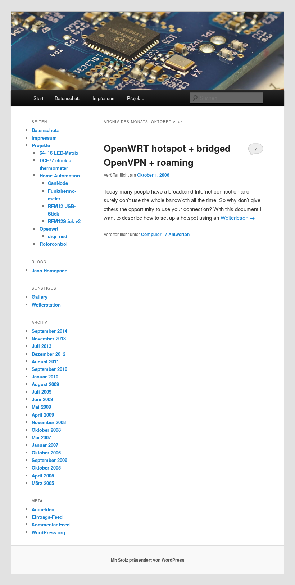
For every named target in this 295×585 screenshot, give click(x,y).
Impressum (104, 98)
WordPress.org (48, 532)
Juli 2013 (41, 346)
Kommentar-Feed (51, 524)
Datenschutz (68, 98)
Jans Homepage (49, 270)
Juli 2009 (41, 391)
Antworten (177, 234)
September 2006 (49, 460)
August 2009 (45, 384)
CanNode (58, 183)
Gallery (39, 296)
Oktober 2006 (46, 452)
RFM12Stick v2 (64, 221)
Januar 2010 (45, 376)
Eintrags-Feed (47, 516)
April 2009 (43, 414)
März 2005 (43, 483)
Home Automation (60, 175)
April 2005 (43, 475)
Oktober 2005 (46, 467)
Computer (151, 234)
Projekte (135, 98)
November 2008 (49, 422)
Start (38, 98)
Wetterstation (46, 304)
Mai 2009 (41, 406)
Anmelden (43, 509)
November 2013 (49, 338)
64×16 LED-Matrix (59, 152)
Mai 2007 (41, 437)
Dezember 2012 (48, 353)
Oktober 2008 (46, 429)
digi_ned (57, 236)
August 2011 (45, 361)
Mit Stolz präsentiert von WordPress (148, 560)
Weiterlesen (238, 217)
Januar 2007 (45, 444)
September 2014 (49, 330)
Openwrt (49, 228)
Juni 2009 (42, 399)
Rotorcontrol (54, 243)
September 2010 (49, 369)
